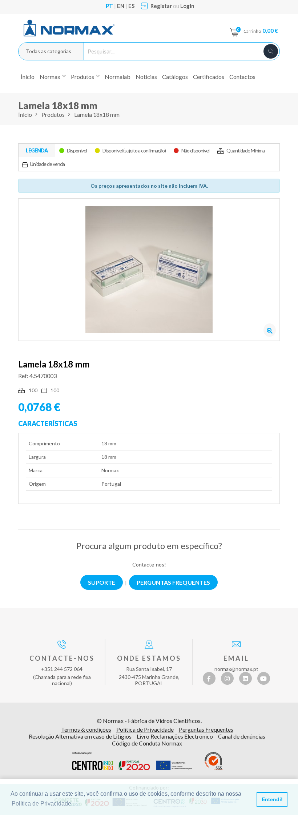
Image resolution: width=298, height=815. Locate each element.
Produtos (53, 114)
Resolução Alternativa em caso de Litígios (80, 736)
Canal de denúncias (241, 736)
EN (120, 6)
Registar (161, 6)
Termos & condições (86, 729)
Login (187, 6)
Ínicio (28, 76)
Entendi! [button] (272, 799)
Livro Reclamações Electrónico (175, 736)
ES (131, 6)
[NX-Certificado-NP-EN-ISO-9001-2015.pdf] (214, 761)
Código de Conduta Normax (147, 743)
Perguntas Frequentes (206, 729)
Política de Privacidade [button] (41, 803)
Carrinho (260, 30)
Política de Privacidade (145, 729)
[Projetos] (132, 761)
